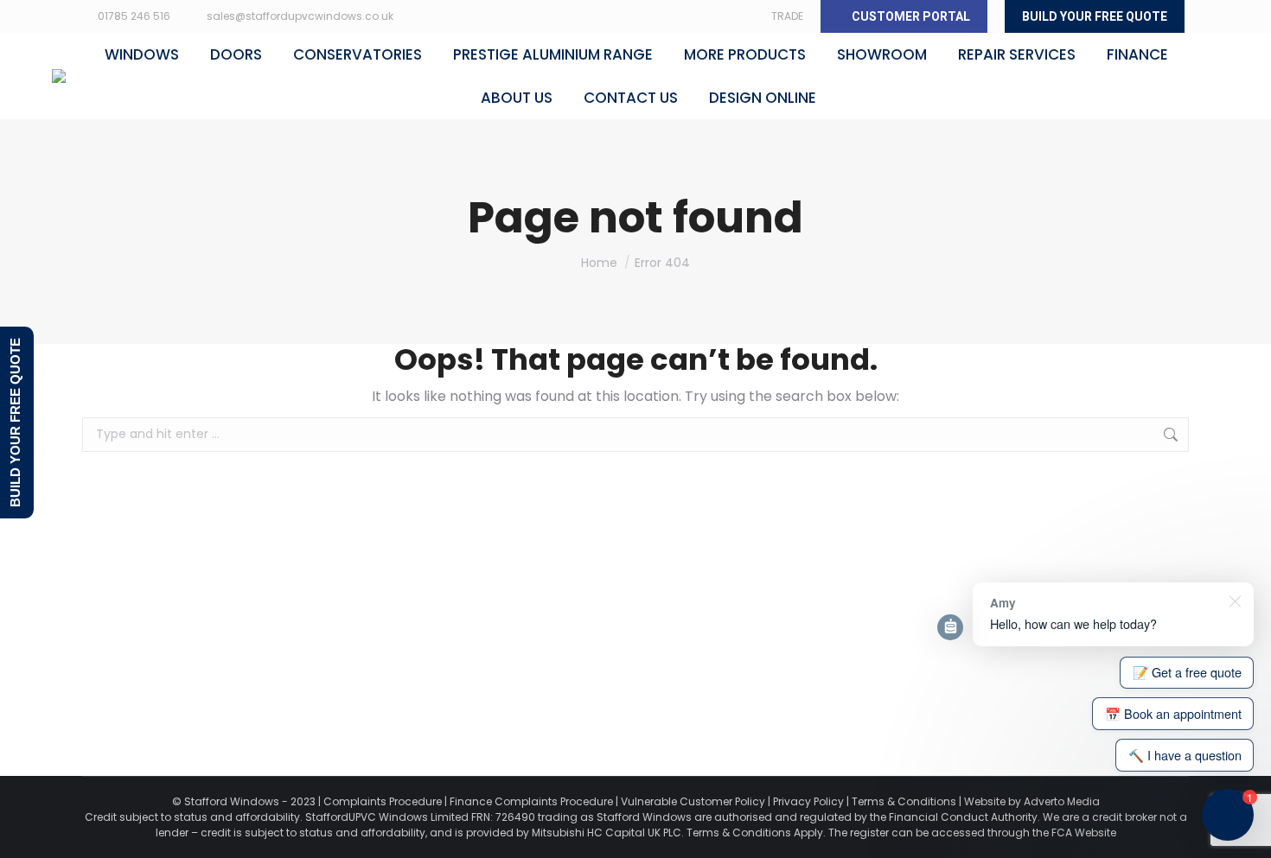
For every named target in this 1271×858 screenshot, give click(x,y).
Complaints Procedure (382, 801)
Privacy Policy (808, 801)
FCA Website (1083, 832)
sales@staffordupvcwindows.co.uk (300, 16)
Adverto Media (1062, 801)
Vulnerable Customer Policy (693, 801)
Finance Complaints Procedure (531, 801)
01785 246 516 (134, 16)
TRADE (787, 16)
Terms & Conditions (904, 801)
